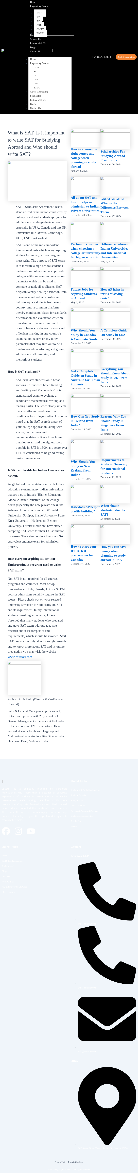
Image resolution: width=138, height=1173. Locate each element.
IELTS (36, 67)
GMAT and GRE (78, 805)
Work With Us (8, 881)
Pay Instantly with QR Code (14, 887)
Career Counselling (39, 91)
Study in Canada (78, 795)
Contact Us (35, 108)
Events (74, 826)
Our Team (6, 876)
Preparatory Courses (39, 63)
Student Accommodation (82, 816)
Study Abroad (8, 866)
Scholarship (35, 96)
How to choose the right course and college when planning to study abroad (84, 157)
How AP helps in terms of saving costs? (112, 294)
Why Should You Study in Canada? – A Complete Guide (85, 334)
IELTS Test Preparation (12, 861)
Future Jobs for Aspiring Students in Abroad (84, 294)
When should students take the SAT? (112, 510)
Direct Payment (9, 892)
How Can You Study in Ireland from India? (85, 421)
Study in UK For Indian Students (85, 790)
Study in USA (77, 800)
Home (33, 59)
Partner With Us (37, 100)
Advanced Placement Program (84, 811)
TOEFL (37, 88)
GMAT (37, 84)
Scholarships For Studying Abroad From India (112, 156)
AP (35, 75)
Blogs (33, 104)
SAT (36, 71)
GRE (36, 79)
